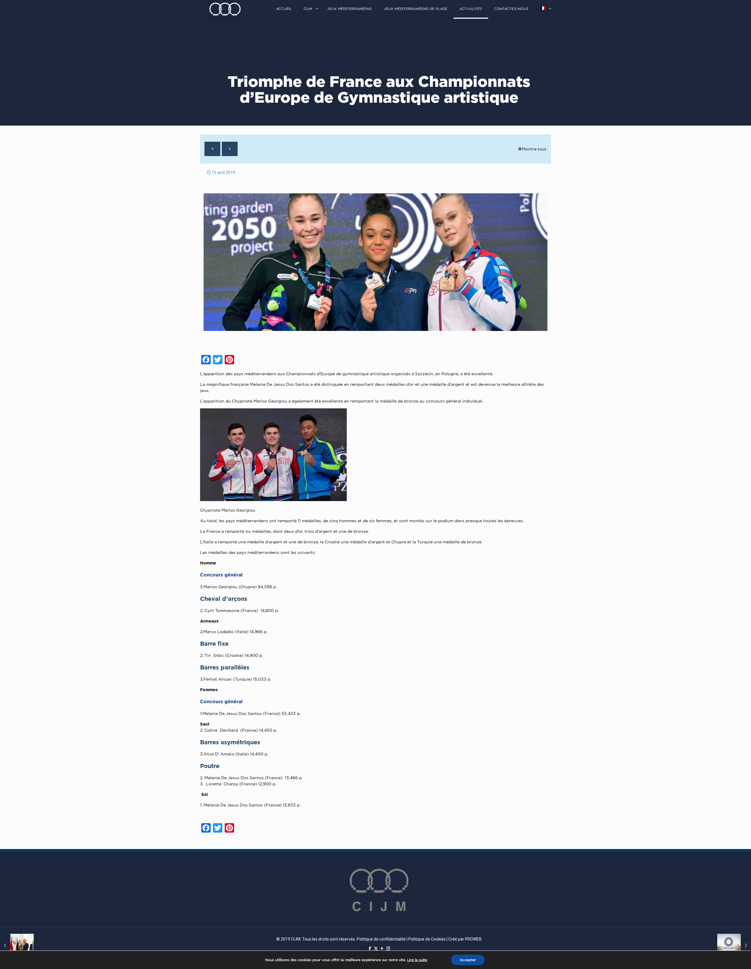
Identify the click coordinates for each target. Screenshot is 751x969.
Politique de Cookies (427, 939)
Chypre (247, 586)
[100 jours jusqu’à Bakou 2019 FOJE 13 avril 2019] (17, 945)
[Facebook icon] (370, 948)
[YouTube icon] (382, 948)
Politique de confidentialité (381, 939)
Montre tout (534, 149)
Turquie (242, 679)
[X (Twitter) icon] (376, 948)
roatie (236, 655)
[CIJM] (225, 9)
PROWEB (473, 939)
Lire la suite (417, 960)
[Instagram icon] (388, 948)
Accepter (468, 960)
